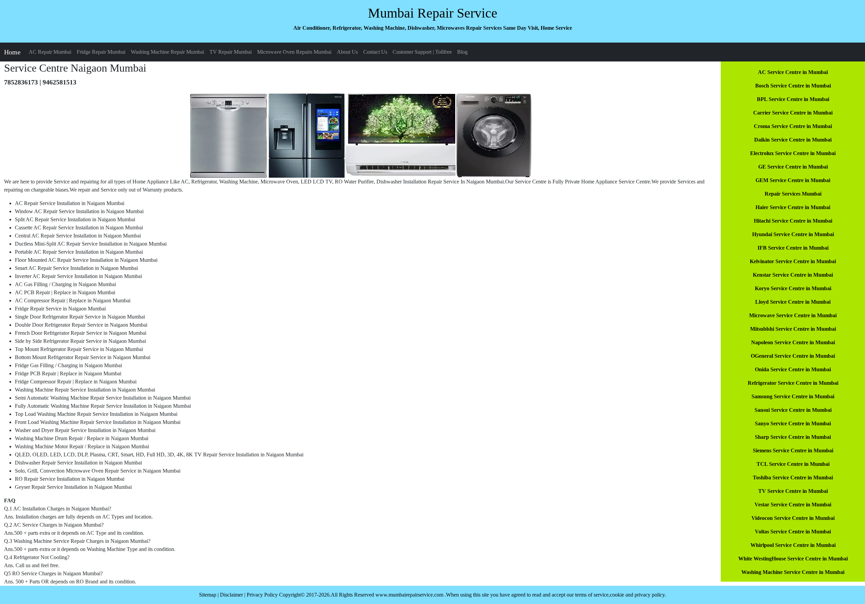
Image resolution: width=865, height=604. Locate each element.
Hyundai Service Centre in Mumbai (793, 234)
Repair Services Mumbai (793, 194)
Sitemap (207, 595)
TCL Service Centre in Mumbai (793, 464)
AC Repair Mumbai (50, 52)
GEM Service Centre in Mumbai (793, 180)
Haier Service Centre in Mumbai (793, 207)
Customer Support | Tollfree (422, 52)
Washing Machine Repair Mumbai (167, 52)
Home (12, 52)
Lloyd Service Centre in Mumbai (793, 302)
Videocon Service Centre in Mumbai (793, 518)
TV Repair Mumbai (230, 52)
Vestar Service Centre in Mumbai (793, 504)
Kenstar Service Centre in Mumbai (793, 275)
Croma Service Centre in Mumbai (793, 126)
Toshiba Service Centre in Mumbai (793, 477)
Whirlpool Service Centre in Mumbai (793, 545)
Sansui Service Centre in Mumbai (793, 410)
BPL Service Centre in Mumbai (793, 99)
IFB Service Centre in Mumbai (793, 248)
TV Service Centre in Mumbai (793, 491)
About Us (347, 52)
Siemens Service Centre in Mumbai (793, 450)
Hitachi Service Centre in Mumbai (793, 221)
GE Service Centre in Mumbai (793, 167)
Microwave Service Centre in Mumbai (793, 315)
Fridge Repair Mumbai (101, 52)
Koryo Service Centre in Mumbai (793, 288)
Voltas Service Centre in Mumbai (793, 531)
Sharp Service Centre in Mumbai (793, 437)
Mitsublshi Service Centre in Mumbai (793, 329)
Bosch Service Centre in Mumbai (793, 86)
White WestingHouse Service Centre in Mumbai (793, 558)
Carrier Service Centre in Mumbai (793, 113)
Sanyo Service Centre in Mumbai (793, 423)
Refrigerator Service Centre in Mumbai (793, 383)
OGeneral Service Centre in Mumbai (793, 356)
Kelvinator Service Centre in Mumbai (793, 261)
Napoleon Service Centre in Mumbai (793, 342)
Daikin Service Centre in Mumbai (793, 140)
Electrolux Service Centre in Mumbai (793, 153)
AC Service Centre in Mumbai (793, 72)
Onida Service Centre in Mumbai (793, 369)
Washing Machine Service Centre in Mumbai (792, 572)
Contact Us (375, 52)
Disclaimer (231, 595)
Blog (462, 52)
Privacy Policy (262, 595)
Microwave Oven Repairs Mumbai (294, 52)
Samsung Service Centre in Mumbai (792, 396)
